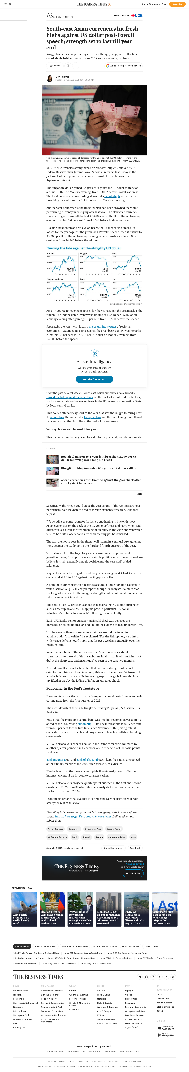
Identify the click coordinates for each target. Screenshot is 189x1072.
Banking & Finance (50, 994)
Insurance (74, 1009)
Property (17, 994)
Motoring (101, 998)
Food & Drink (103, 994)
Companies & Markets (52, 990)
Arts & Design (104, 1011)
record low (57, 417)
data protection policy (132, 1061)
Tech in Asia (163, 998)
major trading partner (102, 326)
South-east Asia (93, 829)
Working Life (19, 1027)
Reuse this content (113, 848)
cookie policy (114, 1061)
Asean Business (55, 829)
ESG (15, 1023)
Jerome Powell (114, 829)
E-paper (129, 990)
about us (52, 1061)
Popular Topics (22, 946)
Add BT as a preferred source (125, 65)
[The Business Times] (92, 4)
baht (74, 837)
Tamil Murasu (126, 1051)
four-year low (92, 417)
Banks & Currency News (45, 946)
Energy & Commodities (52, 1003)
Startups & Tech (21, 1015)
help (72, 1061)
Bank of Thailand (87, 759)
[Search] (10, 4)
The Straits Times (55, 1051)
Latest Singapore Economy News (96, 963)
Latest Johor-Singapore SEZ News (28, 958)
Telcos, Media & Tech (52, 1007)
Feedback (135, 848)
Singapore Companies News (75, 946)
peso (133, 837)
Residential (18, 998)
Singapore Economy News (105, 946)
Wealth (72, 990)
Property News (151, 946)
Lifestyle (101, 990)
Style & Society (104, 1003)
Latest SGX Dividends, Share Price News (155, 958)
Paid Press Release (134, 1015)
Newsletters (131, 998)
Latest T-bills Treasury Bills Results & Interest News (36, 953)
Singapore (18, 1007)
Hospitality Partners (107, 1023)
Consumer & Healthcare (53, 1015)
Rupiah (99, 837)
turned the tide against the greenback (69, 397)
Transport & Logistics (52, 1011)
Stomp (139, 1051)
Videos (128, 994)
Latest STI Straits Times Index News (116, 958)
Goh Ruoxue (62, 76)
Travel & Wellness (106, 1019)
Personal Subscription (136, 1007)
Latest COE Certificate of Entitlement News (127, 953)
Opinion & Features (22, 1019)
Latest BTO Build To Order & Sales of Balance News (71, 958)
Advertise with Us (134, 1019)
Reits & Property (49, 998)
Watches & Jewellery (107, 1007)
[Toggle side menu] (5, 4)
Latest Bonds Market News (25, 963)
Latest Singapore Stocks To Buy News (59, 963)
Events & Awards (133, 1023)
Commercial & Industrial (25, 1003)
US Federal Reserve (57, 837)
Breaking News (20, 990)
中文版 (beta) (131, 1027)
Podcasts (130, 1003)
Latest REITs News (130, 946)
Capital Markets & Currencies (50, 1020)
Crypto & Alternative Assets (79, 1004)
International (19, 1011)
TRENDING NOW (22, 888)
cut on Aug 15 (86, 723)
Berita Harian (111, 1051)
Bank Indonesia (56, 759)
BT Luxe (100, 1015)
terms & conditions (99, 1061)
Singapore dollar (116, 837)
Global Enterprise (165, 1007)
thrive (159, 994)
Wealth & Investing (78, 994)
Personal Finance (77, 998)
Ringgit (86, 837)
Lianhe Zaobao (95, 1051)
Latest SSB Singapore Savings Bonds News (83, 953)
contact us (63, 1061)
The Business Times (75, 1051)
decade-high (112, 196)
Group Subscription (135, 1011)
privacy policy (82, 1061)
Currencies (74, 829)
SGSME (160, 1011)
